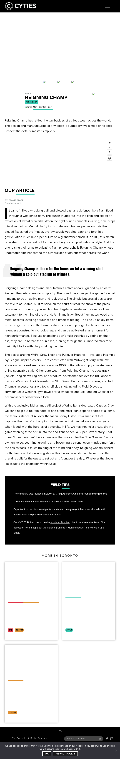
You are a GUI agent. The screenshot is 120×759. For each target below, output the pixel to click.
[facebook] (107, 738)
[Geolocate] (109, 158)
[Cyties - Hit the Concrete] (20, 9)
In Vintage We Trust (82, 590)
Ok (47, 753)
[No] (116, 750)
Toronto (32, 630)
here (27, 527)
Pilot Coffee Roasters (23, 673)
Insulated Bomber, (60, 522)
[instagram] (111, 738)
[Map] (60, 162)
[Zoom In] (109, 142)
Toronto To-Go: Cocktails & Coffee (27, 592)
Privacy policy (65, 753)
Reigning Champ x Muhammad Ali (65, 527)
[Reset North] (109, 152)
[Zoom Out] (109, 147)
